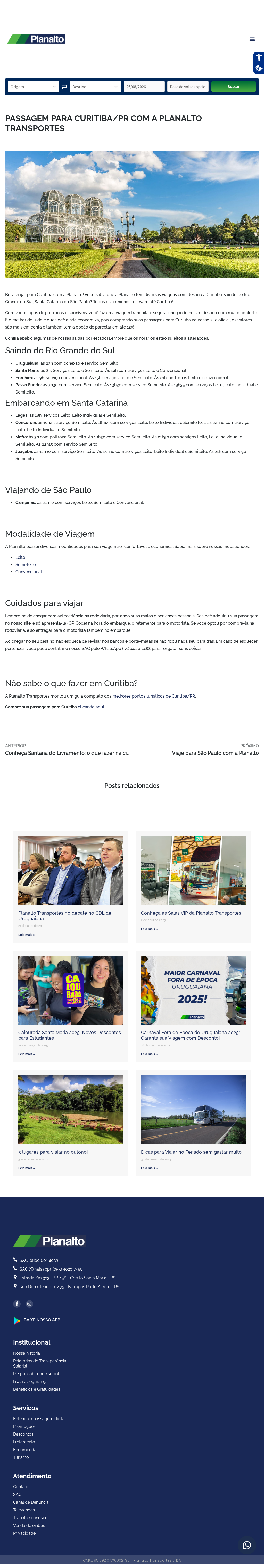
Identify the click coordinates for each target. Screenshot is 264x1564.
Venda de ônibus (29, 1525)
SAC (17, 1494)
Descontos (23, 1434)
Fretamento (24, 1441)
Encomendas (25, 1449)
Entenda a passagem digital (39, 1418)
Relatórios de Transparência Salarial (39, 1363)
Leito (20, 557)
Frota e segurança (30, 1381)
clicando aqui (91, 707)
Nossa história (26, 1353)
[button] (252, 39)
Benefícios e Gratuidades (36, 1389)
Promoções (24, 1426)
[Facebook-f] (17, 1304)
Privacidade (24, 1533)
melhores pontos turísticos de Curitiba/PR (153, 696)
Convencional (28, 571)
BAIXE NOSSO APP (42, 1319)
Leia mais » (26, 935)
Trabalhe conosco (30, 1517)
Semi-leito (25, 564)
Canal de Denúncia (31, 1502)
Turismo (21, 1457)
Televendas (24, 1510)
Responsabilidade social (36, 1373)
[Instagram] (29, 1304)
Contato (20, 1486)
